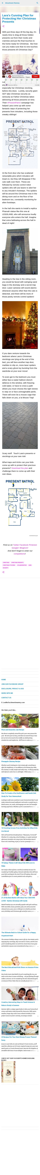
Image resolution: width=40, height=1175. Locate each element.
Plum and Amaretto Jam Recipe (12, 730)
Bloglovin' (24, 548)
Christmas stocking (9, 565)
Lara (30, 565)
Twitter (16, 545)
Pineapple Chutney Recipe (10, 761)
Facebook (24, 545)
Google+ (15, 548)
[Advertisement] (20, 604)
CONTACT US (6, 697)
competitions (19, 554)
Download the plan (20, 468)
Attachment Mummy (12, 3)
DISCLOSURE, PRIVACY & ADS (12, 688)
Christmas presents (17, 562)
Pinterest (33, 545)
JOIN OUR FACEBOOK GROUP (12, 684)
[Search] (37, 3)
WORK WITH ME (7, 693)
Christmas (6, 562)
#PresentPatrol (14, 103)
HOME (3, 679)
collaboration (22, 565)
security (5, 567)
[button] (3, 26)
